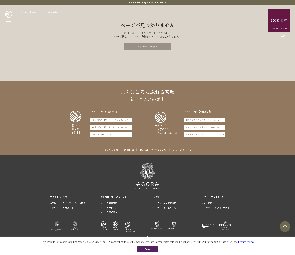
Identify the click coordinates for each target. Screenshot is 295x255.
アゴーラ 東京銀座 (109, 203)
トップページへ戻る (147, 46)
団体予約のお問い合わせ (110, 127)
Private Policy (245, 241)
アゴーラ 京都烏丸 (52, 12)
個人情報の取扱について (153, 150)
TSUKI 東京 (207, 203)
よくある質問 (111, 150)
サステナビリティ (182, 150)
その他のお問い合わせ (102, 134)
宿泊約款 (129, 150)
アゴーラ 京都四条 (29, 12)
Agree (147, 249)
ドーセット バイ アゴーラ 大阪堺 (216, 207)
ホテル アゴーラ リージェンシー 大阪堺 (67, 203)
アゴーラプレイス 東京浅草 (163, 203)
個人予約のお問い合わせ (110, 120)
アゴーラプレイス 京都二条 (163, 207)
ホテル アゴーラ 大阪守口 (61, 207)
